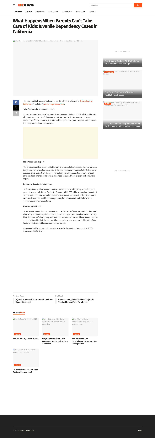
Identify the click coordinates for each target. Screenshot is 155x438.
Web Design (80, 12)
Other (91, 12)
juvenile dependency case (53, 104)
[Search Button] (138, 5)
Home (140, 431)
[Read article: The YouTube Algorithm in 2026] (26, 327)
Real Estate (53, 12)
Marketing (40, 12)
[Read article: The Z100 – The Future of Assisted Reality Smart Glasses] (122, 84)
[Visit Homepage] (26, 5)
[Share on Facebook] (16, 102)
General (17, 334)
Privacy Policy (30, 431)
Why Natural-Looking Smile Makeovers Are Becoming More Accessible (55, 341)
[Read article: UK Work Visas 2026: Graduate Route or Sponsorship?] (26, 358)
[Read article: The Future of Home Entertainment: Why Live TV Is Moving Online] (85, 327)
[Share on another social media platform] (16, 113)
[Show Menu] (14, 5)
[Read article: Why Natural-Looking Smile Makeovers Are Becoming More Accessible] (55, 327)
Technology (67, 12)
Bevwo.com (21, 431)
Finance (29, 12)
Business (18, 12)
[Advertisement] (60, 143)
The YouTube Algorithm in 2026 (26, 339)
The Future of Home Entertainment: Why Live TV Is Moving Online (84, 341)
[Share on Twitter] (16, 108)
